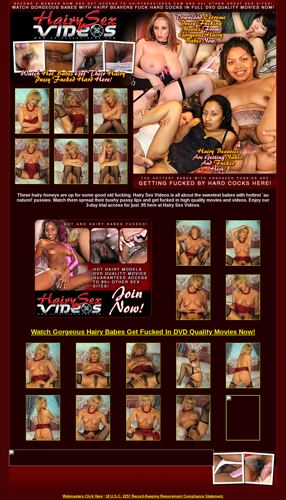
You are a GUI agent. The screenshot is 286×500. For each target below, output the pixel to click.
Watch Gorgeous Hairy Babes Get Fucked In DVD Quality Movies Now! (143, 332)
